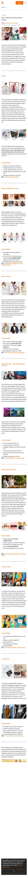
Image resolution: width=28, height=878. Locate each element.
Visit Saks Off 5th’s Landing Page (14, 458)
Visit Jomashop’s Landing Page (13, 736)
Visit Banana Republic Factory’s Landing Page (12, 264)
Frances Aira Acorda (11, 23)
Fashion (4, 15)
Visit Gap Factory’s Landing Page (14, 352)
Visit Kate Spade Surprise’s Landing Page (13, 554)
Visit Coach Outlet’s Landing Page (14, 647)
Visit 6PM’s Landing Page (11, 177)
